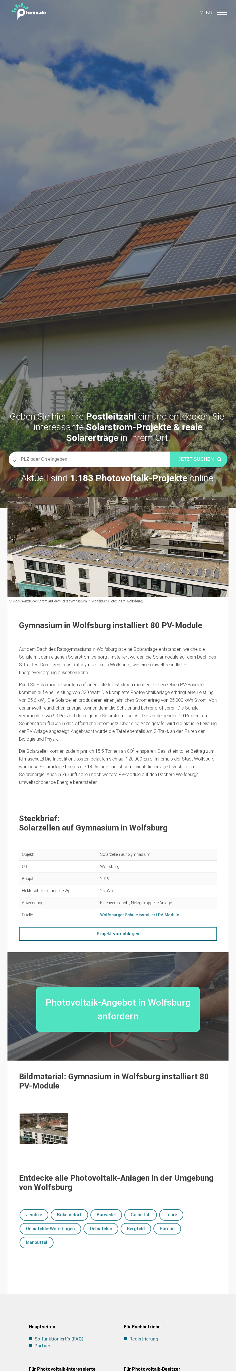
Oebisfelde (101, 1228)
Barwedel (106, 1215)
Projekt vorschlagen (118, 933)
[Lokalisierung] (13, 459)
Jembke (34, 1215)
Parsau (167, 1228)
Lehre (171, 1215)
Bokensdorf (69, 1215)
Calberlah (141, 1215)
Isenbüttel (36, 1242)
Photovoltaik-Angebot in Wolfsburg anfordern (118, 1009)
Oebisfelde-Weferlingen (50, 1228)
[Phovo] (118, 10)
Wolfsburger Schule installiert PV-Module (139, 915)
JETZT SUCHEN (196, 459)
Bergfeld (136, 1228)
